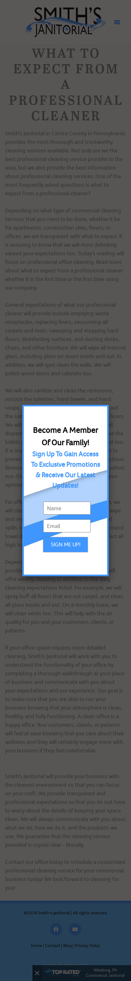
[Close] (107, 406)
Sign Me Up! (65, 544)
